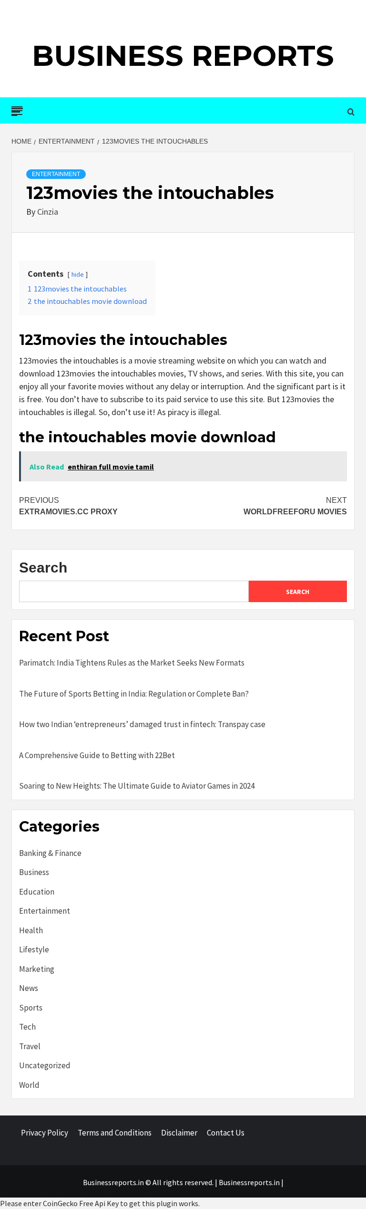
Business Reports (183, 55)
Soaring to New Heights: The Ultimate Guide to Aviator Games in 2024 (136, 786)
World (29, 1085)
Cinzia (47, 211)
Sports (30, 1007)
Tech (27, 1026)
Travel (30, 1046)
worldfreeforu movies (295, 506)
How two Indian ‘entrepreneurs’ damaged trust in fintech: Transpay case (142, 724)
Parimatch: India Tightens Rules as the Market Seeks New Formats (131, 662)
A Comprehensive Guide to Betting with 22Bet (97, 755)
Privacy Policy (44, 1132)
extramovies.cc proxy (68, 506)
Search (43, 567)
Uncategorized (45, 1065)
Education (36, 891)
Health (31, 930)
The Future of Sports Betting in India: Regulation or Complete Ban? (134, 693)
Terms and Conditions (115, 1132)
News (28, 988)
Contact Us (225, 1132)
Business (34, 872)
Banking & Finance (50, 853)
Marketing (36, 969)
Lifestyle (34, 949)
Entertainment (56, 174)
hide (77, 274)
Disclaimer (179, 1132)
